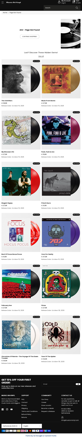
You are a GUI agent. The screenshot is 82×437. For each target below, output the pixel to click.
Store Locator (46, 405)
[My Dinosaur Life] (21, 130)
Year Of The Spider (48, 356)
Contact (25, 402)
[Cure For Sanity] (60, 232)
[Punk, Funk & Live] (60, 130)
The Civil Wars (7, 101)
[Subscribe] (78, 384)
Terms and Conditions (30, 411)
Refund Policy (26, 414)
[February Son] (21, 283)
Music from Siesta (48, 101)
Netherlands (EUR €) (10, 426)
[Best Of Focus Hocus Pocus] (21, 232)
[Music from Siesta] (60, 78)
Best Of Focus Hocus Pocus (12, 254)
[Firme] (60, 283)
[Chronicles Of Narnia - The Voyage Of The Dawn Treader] (21, 334)
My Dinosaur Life (8, 152)
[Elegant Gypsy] (21, 181)
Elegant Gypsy (7, 203)
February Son (7, 305)
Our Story (44, 399)
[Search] (76, 7)
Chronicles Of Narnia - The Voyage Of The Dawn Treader (20, 357)
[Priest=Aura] (60, 181)
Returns (24, 417)
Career (43, 402)
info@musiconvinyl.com (70, 420)
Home (5, 13)
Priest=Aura (46, 203)
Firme (43, 305)
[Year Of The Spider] (60, 334)
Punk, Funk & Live (47, 152)
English (26, 426)
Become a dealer (47, 408)
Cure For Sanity (47, 254)
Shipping (25, 408)
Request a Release (48, 411)
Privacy (24, 405)
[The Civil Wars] (21, 78)
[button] (4, 2)
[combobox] (62, 7)
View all (41, 56)
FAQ (23, 399)
